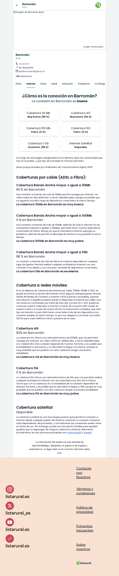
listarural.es (17, 496)
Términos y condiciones (85, 491)
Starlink (87, 432)
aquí (59, 452)
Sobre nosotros (83, 547)
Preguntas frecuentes (84, 528)
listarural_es (18, 513)
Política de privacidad (84, 509)
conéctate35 (74, 432)
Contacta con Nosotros (83, 472)
